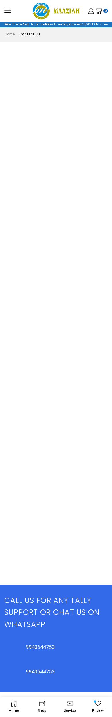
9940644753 (40, 647)
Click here (101, 24)
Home (10, 34)
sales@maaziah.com (36, 499)
